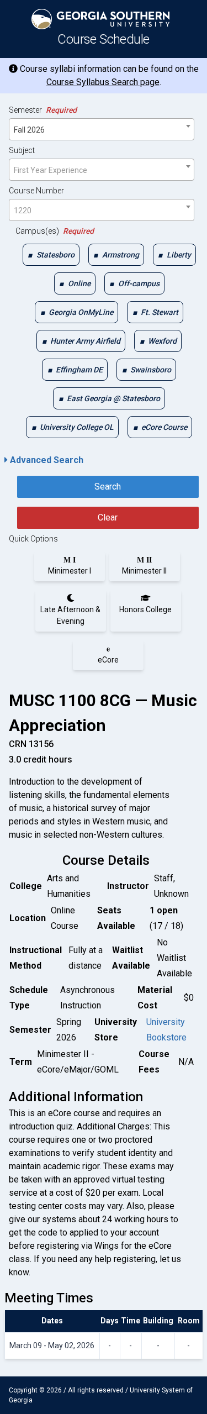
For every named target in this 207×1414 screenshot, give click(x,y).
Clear (108, 517)
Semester (43, 110)
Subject (22, 150)
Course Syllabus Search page (103, 82)
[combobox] (101, 129)
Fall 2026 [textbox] (29, 129)
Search (107, 486)
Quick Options (33, 538)
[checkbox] (51, 255)
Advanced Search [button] (45, 460)
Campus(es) (54, 231)
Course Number (36, 190)
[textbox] (101, 170)
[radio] (69, 565)
